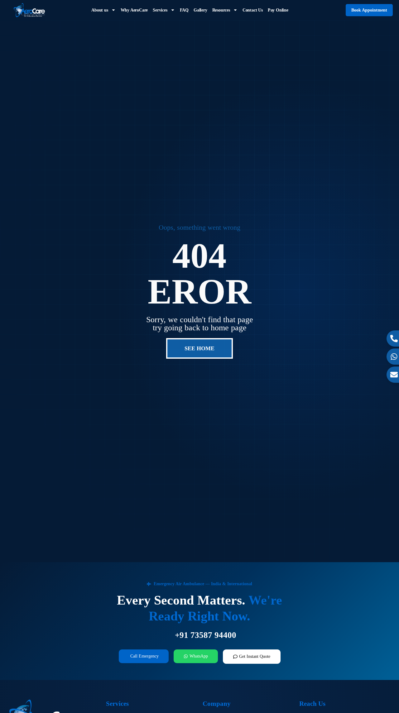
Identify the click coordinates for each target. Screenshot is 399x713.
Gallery (200, 10)
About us (99, 10)
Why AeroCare (134, 10)
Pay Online (278, 10)
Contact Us (253, 10)
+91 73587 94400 (205, 635)
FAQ (184, 10)
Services (160, 10)
